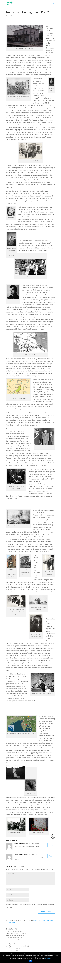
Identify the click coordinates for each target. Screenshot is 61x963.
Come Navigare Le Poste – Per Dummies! (16, 933)
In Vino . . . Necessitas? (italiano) (13, 950)
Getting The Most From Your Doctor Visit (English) (17, 947)
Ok (30, 960)
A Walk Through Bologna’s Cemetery (15, 931)
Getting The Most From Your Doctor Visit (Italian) (17, 945)
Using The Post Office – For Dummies (15, 935)
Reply (51, 845)
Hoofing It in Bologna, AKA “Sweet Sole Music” (17, 943)
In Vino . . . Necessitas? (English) (13, 949)
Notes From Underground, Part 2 (14, 937)
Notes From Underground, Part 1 (14, 939)
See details (48, 958)
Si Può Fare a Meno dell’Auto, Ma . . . (14, 941)
